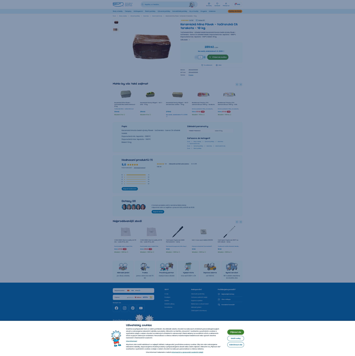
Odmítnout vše (235, 345)
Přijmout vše (235, 332)
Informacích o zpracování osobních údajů (187, 352)
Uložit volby (236, 338)
